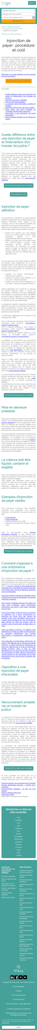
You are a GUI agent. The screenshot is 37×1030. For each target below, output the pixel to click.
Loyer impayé (10, 517)
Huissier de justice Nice (25, 927)
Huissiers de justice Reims (26, 936)
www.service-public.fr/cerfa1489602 (15, 336)
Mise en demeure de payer (11, 793)
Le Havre (18, 847)
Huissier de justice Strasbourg (25, 950)
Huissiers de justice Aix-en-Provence (26, 871)
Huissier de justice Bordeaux (25, 881)
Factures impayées (8, 876)
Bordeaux (18, 842)
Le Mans (18, 855)
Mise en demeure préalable (15, 102)
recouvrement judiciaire (17, 371)
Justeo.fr (32, 440)
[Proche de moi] (34, 17)
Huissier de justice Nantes (25, 922)
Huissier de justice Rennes (25, 940)
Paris (18, 818)
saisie (34, 378)
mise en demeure (7, 422)
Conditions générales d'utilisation (18, 1009)
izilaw (3, 27)
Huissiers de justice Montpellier (26, 917)
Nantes (18, 834)
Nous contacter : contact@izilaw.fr (18, 1004)
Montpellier (18, 836)
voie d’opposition (16, 350)
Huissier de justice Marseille (25, 913)
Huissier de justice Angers (25, 876)
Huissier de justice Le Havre (27, 894)
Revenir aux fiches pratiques (11, 34)
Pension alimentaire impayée (8, 889)
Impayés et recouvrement (12, 29)
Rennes (18, 845)
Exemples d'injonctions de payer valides (19, 108)
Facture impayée (11, 519)
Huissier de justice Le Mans (27, 899)
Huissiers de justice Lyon (26, 908)
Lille (18, 826)
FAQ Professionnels (18, 995)
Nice (18, 831)
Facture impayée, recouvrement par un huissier (18, 783)
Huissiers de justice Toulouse (26, 959)
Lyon (18, 823)
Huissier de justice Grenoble (25, 890)
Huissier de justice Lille (25, 904)
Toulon (18, 850)
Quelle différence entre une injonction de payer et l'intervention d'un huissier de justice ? (20, 96)
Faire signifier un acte (18, 194)
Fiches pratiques (18, 986)
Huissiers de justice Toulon (26, 954)
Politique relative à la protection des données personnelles (19, 1014)
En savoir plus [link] (5, 1023)
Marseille (18, 820)
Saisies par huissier (8, 897)
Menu (31, 3)
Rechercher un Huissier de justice (18, 81)
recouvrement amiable (24, 723)
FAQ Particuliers (18, 999)
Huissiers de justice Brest (26, 885)
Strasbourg (19, 839)
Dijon (18, 853)
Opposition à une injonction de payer (8, 884)
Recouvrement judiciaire (6, 894)
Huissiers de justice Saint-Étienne (26, 945)
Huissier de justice (13, 27)
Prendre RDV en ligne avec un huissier (18, 185)
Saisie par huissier (7, 795)
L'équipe (19, 991)
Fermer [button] (18, 1027)
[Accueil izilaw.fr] (6, 6)
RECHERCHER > (18, 21)
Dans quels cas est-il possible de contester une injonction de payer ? (20, 110)
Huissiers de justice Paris (26, 931)
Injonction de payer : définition (16, 100)
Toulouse (18, 828)
